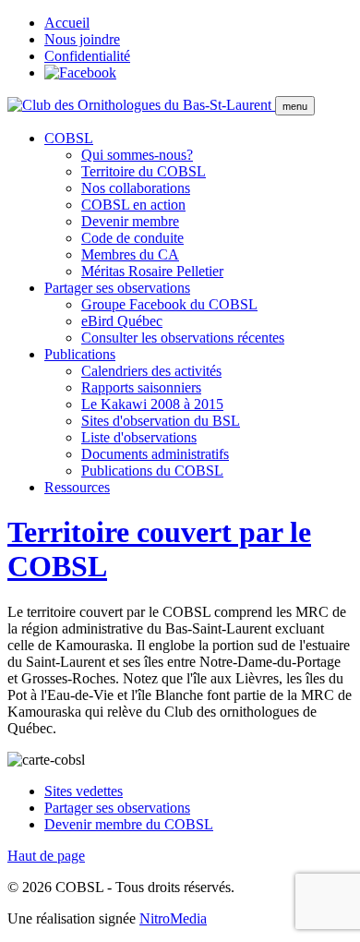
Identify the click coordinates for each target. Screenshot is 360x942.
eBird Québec (121, 321)
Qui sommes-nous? (137, 155)
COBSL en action (133, 204)
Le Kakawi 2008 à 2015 (152, 404)
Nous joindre (82, 39)
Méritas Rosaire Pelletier (152, 271)
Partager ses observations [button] (117, 288)
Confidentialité (87, 56)
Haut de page (46, 856)
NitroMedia (173, 918)
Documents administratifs (155, 454)
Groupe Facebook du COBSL (169, 304)
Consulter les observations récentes (182, 337)
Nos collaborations (135, 188)
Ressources (77, 487)
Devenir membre (130, 221)
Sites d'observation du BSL (160, 421)
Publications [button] (79, 354)
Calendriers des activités (151, 371)
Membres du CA (130, 254)
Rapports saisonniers (141, 387)
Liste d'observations (139, 437)
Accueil (67, 22)
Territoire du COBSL (143, 171)
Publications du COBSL (152, 470)
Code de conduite (132, 238)
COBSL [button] (68, 138)
